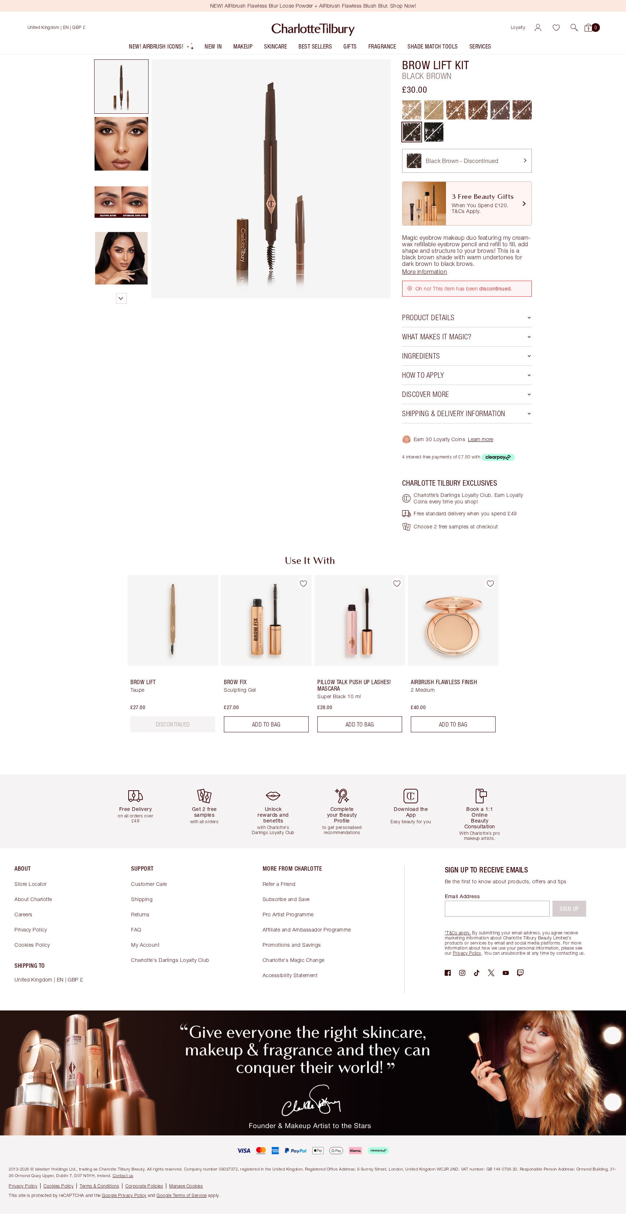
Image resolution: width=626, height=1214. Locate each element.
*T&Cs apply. (458, 932)
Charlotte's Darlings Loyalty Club (170, 960)
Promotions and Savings (292, 945)
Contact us (123, 1175)
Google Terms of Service (181, 1195)
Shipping (142, 899)
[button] (574, 27)
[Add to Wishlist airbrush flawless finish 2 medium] (490, 583)
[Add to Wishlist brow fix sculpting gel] (303, 583)
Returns (140, 914)
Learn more (480, 439)
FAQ (136, 929)
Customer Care (149, 884)
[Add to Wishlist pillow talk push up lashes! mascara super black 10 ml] (396, 583)
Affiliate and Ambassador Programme (307, 929)
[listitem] (162, 48)
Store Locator (30, 884)
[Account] (538, 27)
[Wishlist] (556, 27)
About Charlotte (33, 899)
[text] (173, 724)
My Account (145, 945)
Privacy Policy (30, 929)
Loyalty (518, 27)
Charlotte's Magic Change (294, 960)
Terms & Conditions (99, 1186)
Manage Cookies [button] (186, 1186)
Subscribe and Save (286, 899)
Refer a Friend (279, 884)
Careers (23, 914)
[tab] (121, 86)
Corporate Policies (144, 1186)
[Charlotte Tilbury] (313, 27)
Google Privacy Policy (124, 1195)
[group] (168, 656)
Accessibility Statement (290, 975)
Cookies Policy (32, 945)
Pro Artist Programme (288, 914)
